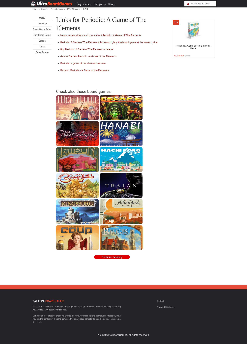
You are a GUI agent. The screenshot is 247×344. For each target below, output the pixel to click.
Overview (42, 23)
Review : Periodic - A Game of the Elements (84, 70)
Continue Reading (112, 257)
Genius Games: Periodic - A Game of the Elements (88, 56)
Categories (100, 4)
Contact (160, 301)
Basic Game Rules (42, 29)
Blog (78, 4)
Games (87, 4)
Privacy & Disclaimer (166, 307)
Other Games (42, 52)
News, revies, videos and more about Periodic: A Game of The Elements (100, 35)
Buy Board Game (42, 35)
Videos (42, 41)
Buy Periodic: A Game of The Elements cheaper (87, 49)
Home (35, 9)
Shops (111, 4)
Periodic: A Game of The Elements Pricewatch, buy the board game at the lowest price (109, 42)
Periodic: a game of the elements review (83, 63)
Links (42, 46)
